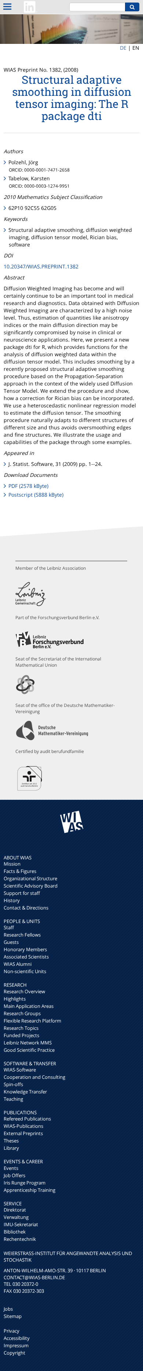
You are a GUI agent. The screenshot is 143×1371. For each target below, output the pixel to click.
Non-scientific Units (25, 971)
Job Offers (14, 1175)
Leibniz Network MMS (28, 1042)
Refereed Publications (27, 1118)
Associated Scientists (26, 956)
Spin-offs (13, 1084)
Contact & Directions (26, 907)
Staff (9, 927)
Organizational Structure (30, 878)
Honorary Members (25, 949)
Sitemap (13, 1316)
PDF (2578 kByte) (28, 485)
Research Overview (24, 991)
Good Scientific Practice (29, 1050)
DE (123, 47)
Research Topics (21, 1028)
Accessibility (17, 1338)
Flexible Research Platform (32, 1020)
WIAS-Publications (23, 1126)
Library (11, 1148)
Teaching (13, 1099)
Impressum (16, 1345)
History (12, 900)
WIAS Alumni (18, 964)
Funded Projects (21, 1035)
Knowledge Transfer (25, 1091)
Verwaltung (16, 1217)
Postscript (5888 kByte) (35, 494)
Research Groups (22, 1013)
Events (11, 1168)
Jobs (8, 1309)
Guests (11, 942)
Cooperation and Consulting (34, 1077)
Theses (11, 1140)
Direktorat (15, 1209)
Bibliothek (15, 1231)
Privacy (11, 1330)
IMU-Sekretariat (21, 1224)
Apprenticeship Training (29, 1190)
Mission (12, 863)
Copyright (14, 1352)
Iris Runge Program (24, 1182)
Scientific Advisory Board (31, 885)
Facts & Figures (20, 871)
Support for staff (22, 893)
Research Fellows (22, 934)
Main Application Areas (29, 1006)
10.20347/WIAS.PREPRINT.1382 (41, 266)
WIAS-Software (20, 1069)
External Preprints (23, 1133)
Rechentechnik (20, 1239)
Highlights (15, 998)
